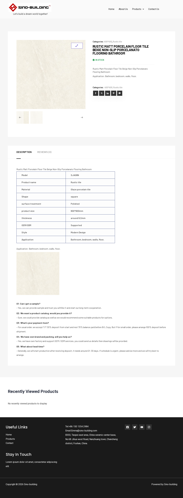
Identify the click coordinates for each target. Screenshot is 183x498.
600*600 (108, 42)
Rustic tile (117, 42)
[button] (138, 9)
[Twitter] (134, 427)
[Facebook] (127, 427)
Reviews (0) (44, 151)
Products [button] (136, 9)
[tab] (26, 152)
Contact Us (153, 9)
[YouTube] (142, 427)
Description (24, 151)
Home (111, 9)
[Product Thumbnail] (77, 46)
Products (10, 439)
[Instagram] (149, 427)
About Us (123, 9)
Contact (9, 443)
